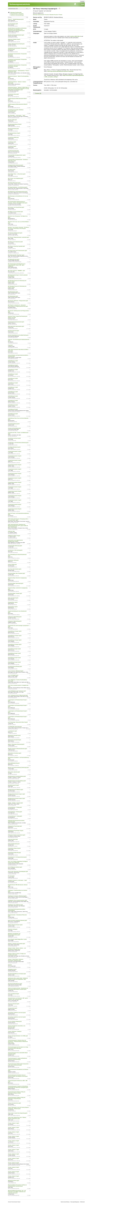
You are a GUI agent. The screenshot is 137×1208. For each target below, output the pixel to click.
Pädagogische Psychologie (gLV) (15, 826)
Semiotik (10, 964)
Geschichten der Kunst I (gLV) (14, 438)
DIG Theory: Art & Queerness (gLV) (15, 241)
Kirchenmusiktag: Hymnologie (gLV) (15, 583)
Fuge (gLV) (10, 345)
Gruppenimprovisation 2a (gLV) (14, 460)
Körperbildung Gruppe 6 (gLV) (14, 657)
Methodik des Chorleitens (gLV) (14, 753)
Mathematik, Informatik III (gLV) (14, 739)
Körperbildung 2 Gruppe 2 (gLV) (15, 635)
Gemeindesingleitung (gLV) (14, 423)
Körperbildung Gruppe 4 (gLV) (14, 653)
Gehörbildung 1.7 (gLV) (13, 387)
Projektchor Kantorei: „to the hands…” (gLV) (17, 880)
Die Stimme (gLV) (11, 169)
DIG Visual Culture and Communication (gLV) (17, 250)
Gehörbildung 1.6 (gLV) (13, 382)
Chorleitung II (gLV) (12, 146)
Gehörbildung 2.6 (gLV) (13, 413)
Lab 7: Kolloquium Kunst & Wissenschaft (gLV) (18, 695)
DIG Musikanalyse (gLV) (13, 291)
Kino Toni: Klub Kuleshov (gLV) (14, 569)
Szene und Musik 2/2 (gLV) (13, 993)
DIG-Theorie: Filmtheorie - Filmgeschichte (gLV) (18, 300)
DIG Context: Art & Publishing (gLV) (15, 178)
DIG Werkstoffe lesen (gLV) (14, 259)
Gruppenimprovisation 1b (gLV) (14, 455)
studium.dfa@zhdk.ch (75, 36)
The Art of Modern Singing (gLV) (15, 1021)
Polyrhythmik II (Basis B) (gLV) (14, 852)
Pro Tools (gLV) (11, 875)
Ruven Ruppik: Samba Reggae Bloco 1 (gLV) (17, 939)
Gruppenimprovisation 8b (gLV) (14, 508)
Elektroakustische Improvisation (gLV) (16, 326)
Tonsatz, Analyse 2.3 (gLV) (13, 1162)
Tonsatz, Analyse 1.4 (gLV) (13, 1136)
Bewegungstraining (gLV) (13, 128)
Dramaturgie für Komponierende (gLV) (16, 321)
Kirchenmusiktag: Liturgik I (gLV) (15, 593)
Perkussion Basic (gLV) (13, 839)
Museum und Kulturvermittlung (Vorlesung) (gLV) (18, 767)
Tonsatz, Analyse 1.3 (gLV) (13, 1131)
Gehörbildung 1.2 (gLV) (13, 365)
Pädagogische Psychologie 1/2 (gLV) (15, 830)
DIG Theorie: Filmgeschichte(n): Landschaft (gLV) (18, 237)
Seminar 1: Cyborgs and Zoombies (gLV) (16, 943)
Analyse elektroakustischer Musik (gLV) (16, 43)
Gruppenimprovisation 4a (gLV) (14, 478)
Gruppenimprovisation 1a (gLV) (14, 451)
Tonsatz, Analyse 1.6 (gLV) (13, 1145)
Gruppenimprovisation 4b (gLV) (14, 482)
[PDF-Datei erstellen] (59, 8)
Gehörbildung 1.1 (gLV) (13, 360)
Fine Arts (47, 14)
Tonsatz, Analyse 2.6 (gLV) (13, 1176)
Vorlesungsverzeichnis (19, 4)
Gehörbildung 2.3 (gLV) (13, 400)
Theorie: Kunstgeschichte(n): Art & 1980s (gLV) (18, 1035)
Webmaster (82, 1201)
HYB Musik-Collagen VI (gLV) (14, 535)
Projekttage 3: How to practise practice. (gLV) (17, 900)
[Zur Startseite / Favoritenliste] (8, 12)
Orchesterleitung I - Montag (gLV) (15, 811)
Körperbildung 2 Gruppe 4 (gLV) (15, 644)
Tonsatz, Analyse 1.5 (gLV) (13, 1140)
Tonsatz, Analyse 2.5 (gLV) (13, 1171)
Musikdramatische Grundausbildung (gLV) (17, 776)
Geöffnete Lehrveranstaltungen (17, 15)
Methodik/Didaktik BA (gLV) (14, 763)
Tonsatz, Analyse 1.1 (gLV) (13, 1123)
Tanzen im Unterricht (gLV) (13, 1003)
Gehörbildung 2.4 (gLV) (13, 404)
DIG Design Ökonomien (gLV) (14, 182)
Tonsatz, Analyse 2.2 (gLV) (13, 1158)
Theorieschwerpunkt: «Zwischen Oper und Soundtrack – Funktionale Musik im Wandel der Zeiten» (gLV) (18, 1041)
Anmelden (82, 1)
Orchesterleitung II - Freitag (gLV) (15, 816)
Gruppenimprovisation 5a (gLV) (14, 486)
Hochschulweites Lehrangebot (17, 13)
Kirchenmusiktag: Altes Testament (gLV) (16, 573)
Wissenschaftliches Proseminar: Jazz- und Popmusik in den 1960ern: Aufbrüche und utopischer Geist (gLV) (17, 1191)
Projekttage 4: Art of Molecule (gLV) (15, 904)
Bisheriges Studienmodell (16, 12)
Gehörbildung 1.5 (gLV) (13, 378)
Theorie (60, 14)
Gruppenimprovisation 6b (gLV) (14, 495)
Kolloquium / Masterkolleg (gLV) (15, 616)
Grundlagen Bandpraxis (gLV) (14, 447)
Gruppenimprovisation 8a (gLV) (14, 504)
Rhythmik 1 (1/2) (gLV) (13, 929)
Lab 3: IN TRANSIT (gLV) (13, 675)
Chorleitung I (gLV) (12, 141)
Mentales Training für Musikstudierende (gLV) (17, 748)
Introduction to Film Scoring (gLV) (15, 550)
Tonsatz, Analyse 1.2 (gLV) (13, 1127)
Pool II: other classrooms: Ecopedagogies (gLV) (18, 871)
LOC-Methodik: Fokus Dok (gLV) (15, 726)
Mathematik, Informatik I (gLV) (14, 735)
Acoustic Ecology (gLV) (13, 23)
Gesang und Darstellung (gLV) (14, 428)
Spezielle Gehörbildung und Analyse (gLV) (17, 973)
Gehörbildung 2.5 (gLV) (13, 409)
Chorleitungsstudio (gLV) (13, 150)
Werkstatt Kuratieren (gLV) (13, 1180)
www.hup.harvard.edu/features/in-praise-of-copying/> (60, 71)
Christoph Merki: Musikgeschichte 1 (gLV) (17, 155)
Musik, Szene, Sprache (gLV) (14, 771)
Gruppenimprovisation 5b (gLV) (14, 491)
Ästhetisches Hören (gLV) (13, 94)
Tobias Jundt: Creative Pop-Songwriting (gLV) (18, 1113)
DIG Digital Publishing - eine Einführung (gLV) (18, 187)
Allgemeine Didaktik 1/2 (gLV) (14, 39)
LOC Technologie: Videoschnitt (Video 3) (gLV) (18, 722)
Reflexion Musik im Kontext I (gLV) (15, 924)
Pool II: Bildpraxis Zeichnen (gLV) (15, 867)
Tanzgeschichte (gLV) (12, 1008)
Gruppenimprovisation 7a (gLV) (14, 500)
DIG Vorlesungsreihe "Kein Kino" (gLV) (16, 255)
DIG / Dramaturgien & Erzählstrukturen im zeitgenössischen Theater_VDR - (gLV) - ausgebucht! (16, 265)
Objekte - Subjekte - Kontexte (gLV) (15, 802)
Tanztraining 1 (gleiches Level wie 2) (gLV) (17, 1012)
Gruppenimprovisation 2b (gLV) (14, 464)
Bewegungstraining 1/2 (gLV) (14, 133)
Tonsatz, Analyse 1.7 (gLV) (13, 1149)
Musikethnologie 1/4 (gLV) (13, 785)
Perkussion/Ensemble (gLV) (14, 843)
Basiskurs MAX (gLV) (12, 119)
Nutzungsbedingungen (74, 1201)
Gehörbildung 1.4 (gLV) (13, 374)
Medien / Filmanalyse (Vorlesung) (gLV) (16, 744)
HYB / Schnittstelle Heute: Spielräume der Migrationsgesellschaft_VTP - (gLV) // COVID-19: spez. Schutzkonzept (18, 525)
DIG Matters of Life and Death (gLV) (15, 211)
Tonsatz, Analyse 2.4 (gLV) (13, 1167)
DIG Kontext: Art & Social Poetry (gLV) (16, 207)
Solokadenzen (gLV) (12, 969)
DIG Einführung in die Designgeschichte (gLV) (18, 191)
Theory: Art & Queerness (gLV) (14, 1103)
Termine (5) (38, 93)
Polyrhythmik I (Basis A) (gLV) (14, 848)
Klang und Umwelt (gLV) (13, 597)
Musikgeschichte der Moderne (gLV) (15, 789)
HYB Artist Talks (11, 531)
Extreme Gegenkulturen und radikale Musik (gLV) (18, 335)
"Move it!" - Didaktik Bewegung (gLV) (16, 19)
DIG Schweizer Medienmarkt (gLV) (15, 232)
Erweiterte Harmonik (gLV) (13, 330)
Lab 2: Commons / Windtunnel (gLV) (15, 670)
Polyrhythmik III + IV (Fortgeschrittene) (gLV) (17, 857)
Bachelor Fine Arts (54, 14)
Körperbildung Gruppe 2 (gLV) (14, 648)
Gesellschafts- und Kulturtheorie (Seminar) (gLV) (18, 442)
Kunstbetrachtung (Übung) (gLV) (15, 666)
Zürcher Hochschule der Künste (14, 1201)
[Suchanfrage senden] (27, 17)
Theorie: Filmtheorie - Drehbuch (15, 1031)
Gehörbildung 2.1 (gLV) (13, 391)
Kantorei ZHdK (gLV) (12, 564)
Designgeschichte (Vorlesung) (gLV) (15, 165)
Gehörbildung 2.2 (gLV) (13, 396)
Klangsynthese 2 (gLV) (13, 606)
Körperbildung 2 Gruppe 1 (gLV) (15, 631)
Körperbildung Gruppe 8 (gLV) (14, 662)
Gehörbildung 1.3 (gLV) (13, 369)
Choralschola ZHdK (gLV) (13, 137)
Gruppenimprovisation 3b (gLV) (14, 473)
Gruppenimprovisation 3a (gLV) (14, 469)
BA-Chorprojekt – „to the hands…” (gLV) (16, 115)
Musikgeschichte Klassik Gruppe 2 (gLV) (16, 798)
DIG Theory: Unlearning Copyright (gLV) (16, 246)
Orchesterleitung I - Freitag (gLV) (15, 807)
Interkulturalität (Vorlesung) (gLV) (15, 545)
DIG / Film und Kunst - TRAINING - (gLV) (16, 270)
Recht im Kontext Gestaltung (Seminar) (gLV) (17, 920)
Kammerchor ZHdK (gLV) (13, 560)
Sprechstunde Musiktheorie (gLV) (15, 983)
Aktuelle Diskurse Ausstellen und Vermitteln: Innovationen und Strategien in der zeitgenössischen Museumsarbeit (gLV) (17, 29)
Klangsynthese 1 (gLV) (13, 602)
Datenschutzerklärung (65, 1201)
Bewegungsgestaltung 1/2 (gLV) (15, 124)
